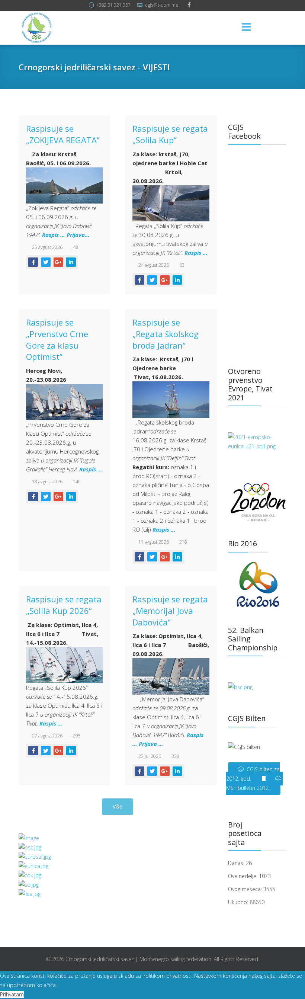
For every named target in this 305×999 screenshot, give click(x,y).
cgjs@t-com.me (162, 5)
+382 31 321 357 (113, 5)
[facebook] (189, 4)
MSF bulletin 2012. (248, 787)
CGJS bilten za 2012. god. (253, 774)
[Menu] (246, 27)
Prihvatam (12, 994)
